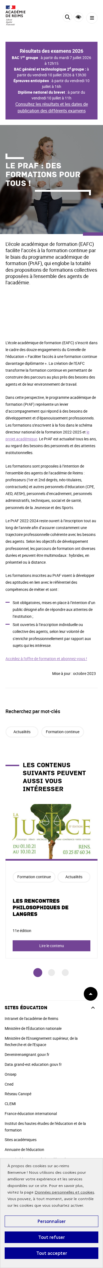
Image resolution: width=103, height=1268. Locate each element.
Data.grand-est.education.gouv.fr (33, 1064)
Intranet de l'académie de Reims (31, 1018)
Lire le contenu (51, 945)
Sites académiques (21, 1139)
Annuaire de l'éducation (24, 1149)
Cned (9, 1084)
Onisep (10, 1074)
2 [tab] (51, 972)
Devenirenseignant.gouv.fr (27, 1054)
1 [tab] (37, 972)
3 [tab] (65, 972)
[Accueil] (20, 15)
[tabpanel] (51, 881)
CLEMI (10, 1103)
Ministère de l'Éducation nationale (33, 1028)
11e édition (22, 930)
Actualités (21, 731)
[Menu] (92, 18)
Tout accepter (51, 1253)
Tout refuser (51, 1237)
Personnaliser (51, 1221)
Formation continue (62, 731)
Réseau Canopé (18, 1093)
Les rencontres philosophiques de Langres (41, 907)
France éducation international (31, 1113)
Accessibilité (78, 17)
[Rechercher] (67, 18)
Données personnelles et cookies (64, 1192)
